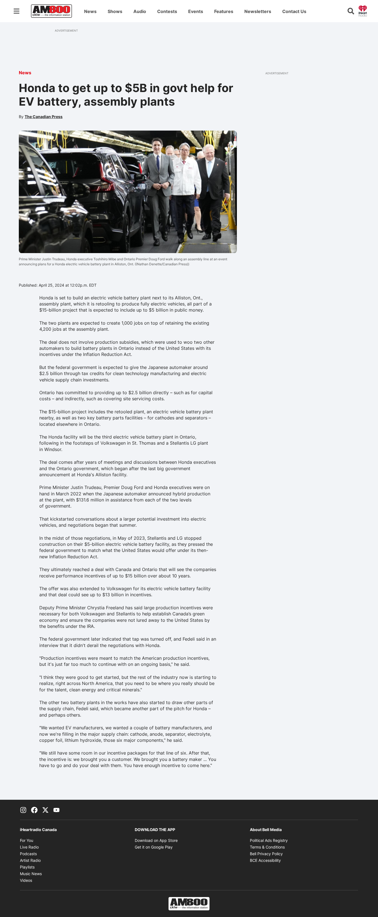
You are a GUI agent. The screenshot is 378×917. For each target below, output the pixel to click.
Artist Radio (30, 860)
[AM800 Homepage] (51, 11)
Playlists (27, 867)
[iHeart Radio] (363, 10)
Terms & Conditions (267, 847)
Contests (167, 11)
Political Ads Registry (269, 840)
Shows (115, 11)
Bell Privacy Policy (266, 853)
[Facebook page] (34, 809)
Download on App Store (156, 840)
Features (223, 11)
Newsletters (257, 11)
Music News (31, 873)
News (90, 11)
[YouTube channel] (56, 809)
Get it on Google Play (154, 847)
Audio (139, 11)
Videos (26, 880)
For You (26, 840)
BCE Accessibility (265, 860)
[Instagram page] (23, 809)
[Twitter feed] (45, 809)
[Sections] (16, 11)
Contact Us (294, 11)
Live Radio (29, 847)
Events (195, 11)
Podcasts (28, 853)
